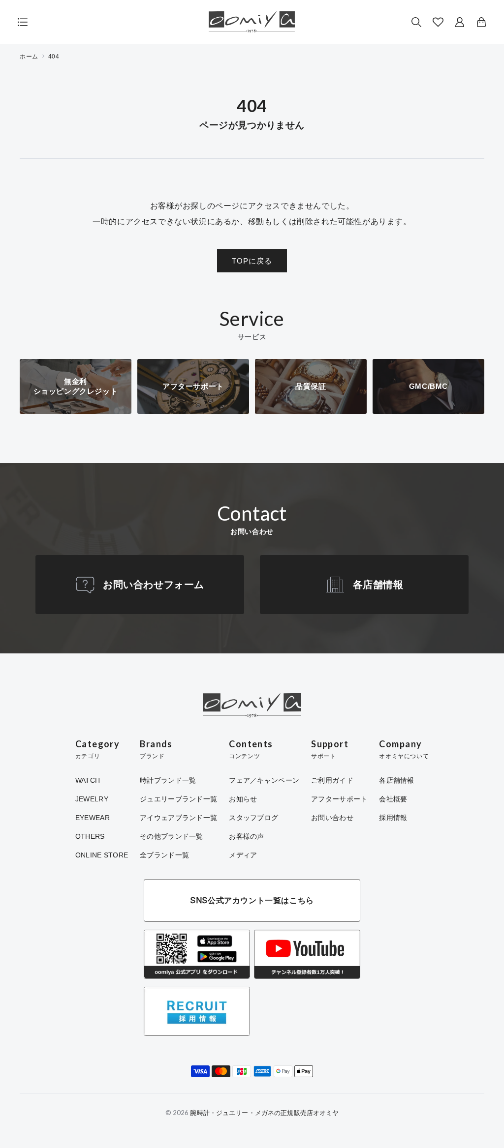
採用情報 (393, 818)
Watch (87, 780)
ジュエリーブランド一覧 (178, 799)
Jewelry (91, 799)
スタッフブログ (253, 818)
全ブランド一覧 (164, 855)
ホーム (29, 56)
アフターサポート (339, 799)
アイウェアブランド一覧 (178, 818)
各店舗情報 (378, 584)
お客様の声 (246, 836)
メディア (243, 855)
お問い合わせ (332, 818)
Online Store (101, 855)
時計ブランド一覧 (168, 780)
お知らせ (243, 799)
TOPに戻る (252, 261)
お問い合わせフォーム (153, 584)
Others (90, 836)
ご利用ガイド (332, 780)
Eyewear (92, 818)
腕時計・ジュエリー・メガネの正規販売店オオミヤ (264, 1113)
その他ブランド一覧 (171, 836)
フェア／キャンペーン (264, 780)
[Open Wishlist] (438, 22)
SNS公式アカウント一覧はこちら (252, 900)
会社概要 (393, 799)
